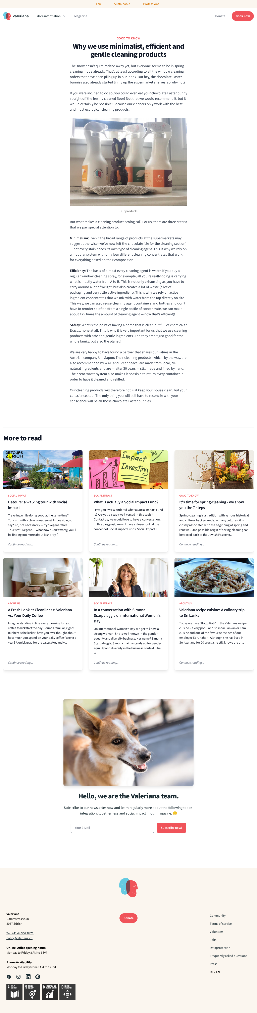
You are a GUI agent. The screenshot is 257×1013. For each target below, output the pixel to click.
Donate (220, 16)
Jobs (213, 940)
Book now (243, 16)
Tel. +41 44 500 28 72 (20, 933)
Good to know (189, 496)
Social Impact (17, 496)
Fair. (99, 4)
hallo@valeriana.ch (19, 938)
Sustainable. (122, 4)
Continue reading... (20, 544)
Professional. (152, 4)
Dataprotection (220, 948)
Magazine (80, 16)
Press (213, 964)
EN (218, 972)
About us (14, 604)
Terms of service (221, 923)
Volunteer (216, 932)
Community (217, 915)
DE (211, 972)
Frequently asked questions (228, 956)
